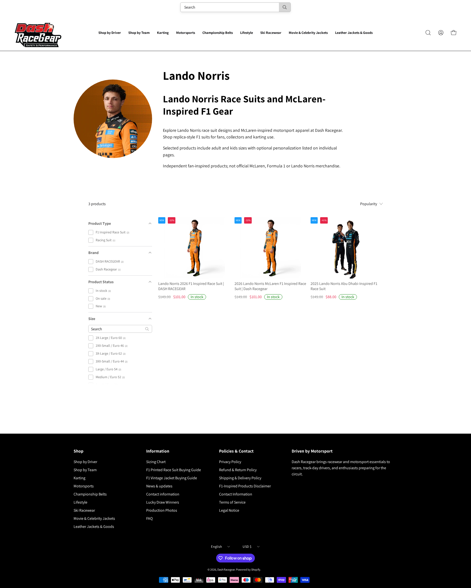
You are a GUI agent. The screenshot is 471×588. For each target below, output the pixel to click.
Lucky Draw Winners (162, 502)
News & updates (159, 486)
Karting (79, 478)
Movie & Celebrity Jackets (94, 518)
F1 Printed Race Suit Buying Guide (173, 469)
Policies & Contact (236, 451)
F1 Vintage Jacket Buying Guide (171, 478)
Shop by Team (85, 469)
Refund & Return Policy (238, 469)
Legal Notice (229, 510)
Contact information (162, 494)
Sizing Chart (156, 461)
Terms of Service (232, 502)
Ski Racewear (84, 510)
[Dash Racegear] (38, 32)
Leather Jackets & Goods (94, 526)
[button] (110, 32)
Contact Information (235, 494)
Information (157, 451)
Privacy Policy (230, 461)
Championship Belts (90, 494)
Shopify (255, 569)
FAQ (149, 518)
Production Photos (161, 510)
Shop (78, 451)
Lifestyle (80, 502)
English (216, 546)
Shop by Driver (85, 461)
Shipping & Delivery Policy (240, 478)
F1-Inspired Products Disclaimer (245, 486)
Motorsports (84, 486)
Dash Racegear (226, 569)
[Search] (284, 7)
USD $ (247, 546)
